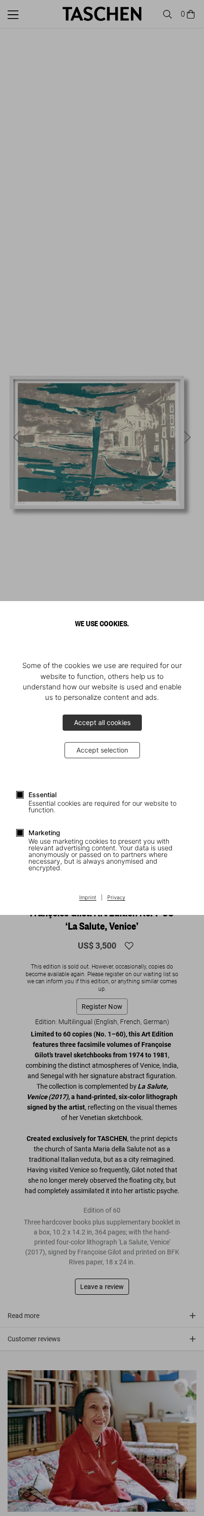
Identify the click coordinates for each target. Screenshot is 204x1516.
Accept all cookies (102, 722)
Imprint (87, 898)
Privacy (116, 898)
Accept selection (102, 750)
